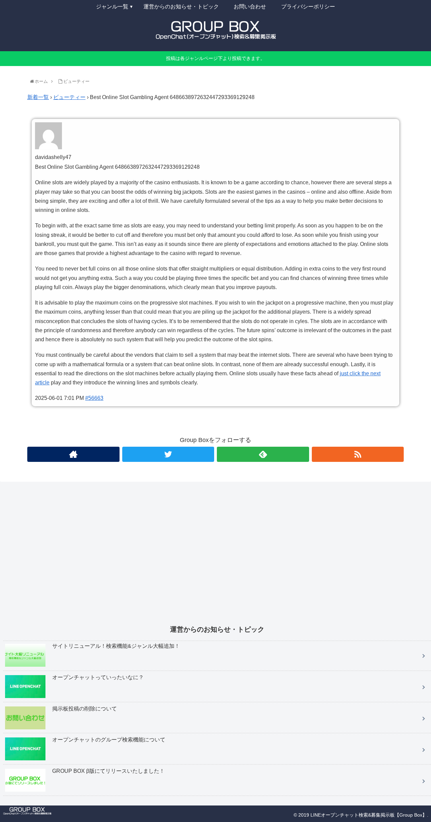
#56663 (94, 398)
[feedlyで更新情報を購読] (263, 454)
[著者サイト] (73, 454)
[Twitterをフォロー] (168, 454)
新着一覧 (38, 97)
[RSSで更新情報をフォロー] (358, 454)
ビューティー (69, 97)
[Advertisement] (205, 558)
